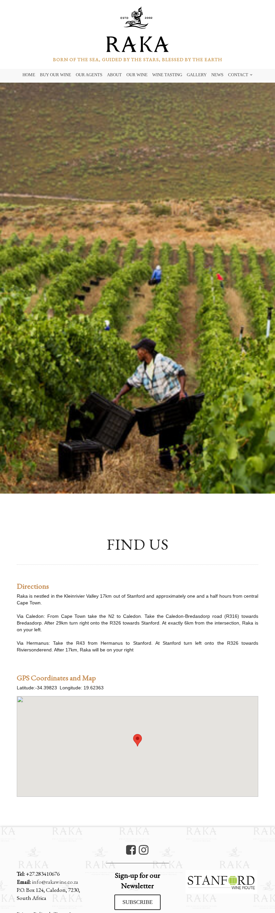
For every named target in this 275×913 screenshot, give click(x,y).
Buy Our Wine (55, 75)
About (114, 75)
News (217, 75)
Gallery (197, 75)
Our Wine (137, 75)
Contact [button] (238, 75)
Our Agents (89, 75)
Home (28, 75)
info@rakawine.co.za (55, 881)
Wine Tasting (167, 75)
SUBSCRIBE (137, 902)
